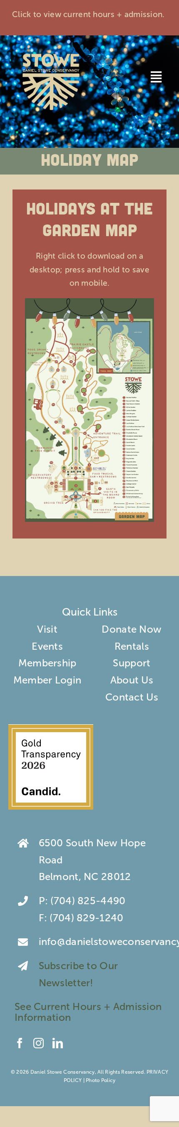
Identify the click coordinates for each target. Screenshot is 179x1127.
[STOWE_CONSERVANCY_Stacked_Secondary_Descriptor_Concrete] (51, 52)
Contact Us (131, 697)
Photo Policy (100, 1080)
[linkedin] (57, 1043)
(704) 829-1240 (86, 918)
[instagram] (38, 1043)
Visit (47, 629)
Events (47, 646)
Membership (47, 663)
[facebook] (20, 1043)
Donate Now (132, 629)
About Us (131, 680)
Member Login (47, 680)
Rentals (131, 646)
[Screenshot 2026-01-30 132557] (50, 729)
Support (131, 663)
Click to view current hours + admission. (89, 14)
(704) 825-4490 (87, 901)
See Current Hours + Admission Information (88, 1011)
